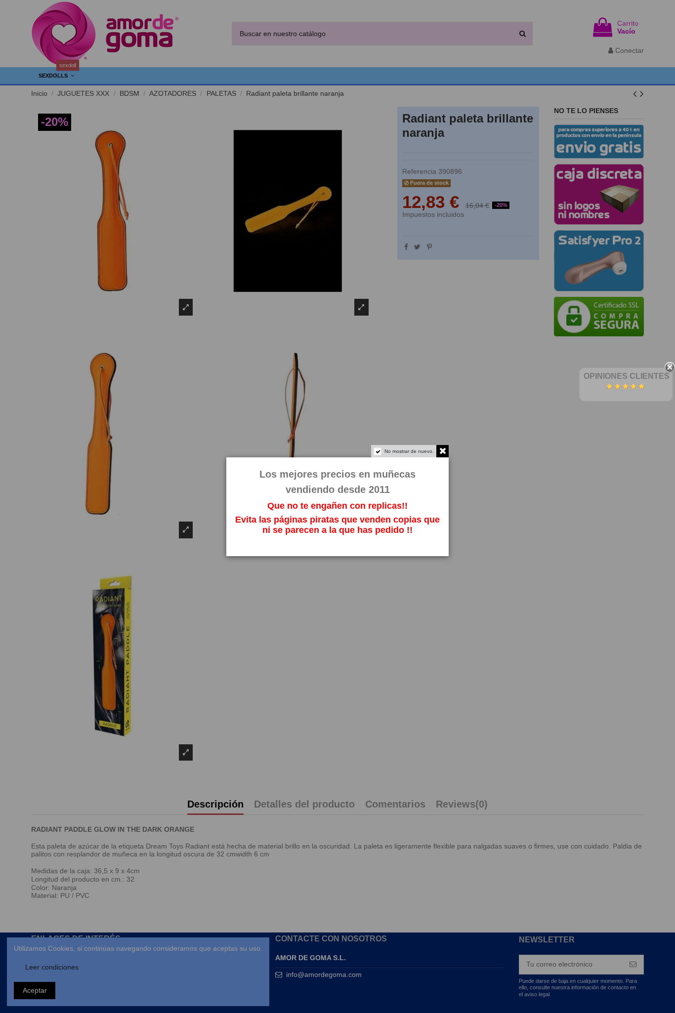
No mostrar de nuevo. (409, 451)
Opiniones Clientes (627, 376)
